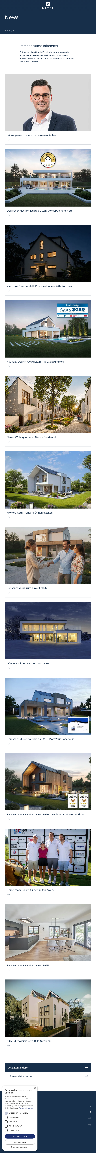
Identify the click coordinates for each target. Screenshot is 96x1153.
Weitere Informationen (26, 1108)
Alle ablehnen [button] (20, 1142)
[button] (20, 1147)
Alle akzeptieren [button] (20, 1136)
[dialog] (19, 1118)
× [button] (35, 1088)
